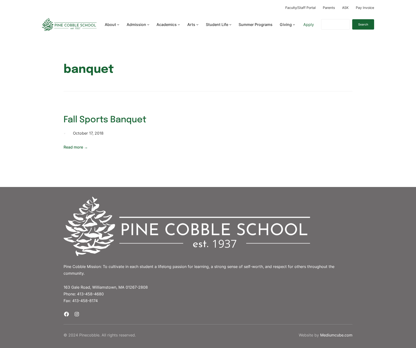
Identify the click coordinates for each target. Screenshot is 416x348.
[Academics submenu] (179, 24)
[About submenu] (118, 24)
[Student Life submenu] (230, 24)
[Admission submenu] (148, 24)
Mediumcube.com (336, 335)
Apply (308, 24)
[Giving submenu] (294, 24)
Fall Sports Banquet (105, 120)
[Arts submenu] (197, 24)
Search (363, 24)
